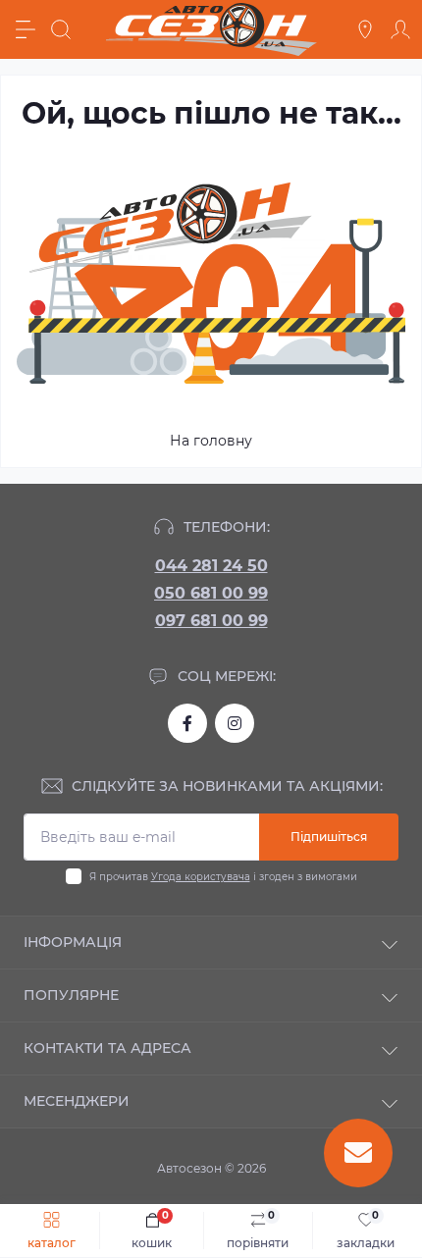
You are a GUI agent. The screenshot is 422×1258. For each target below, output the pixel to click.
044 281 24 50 (211, 565)
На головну (211, 440)
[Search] (61, 29)
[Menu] (25, 29)
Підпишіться (328, 836)
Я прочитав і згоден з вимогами (223, 876)
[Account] (400, 29)
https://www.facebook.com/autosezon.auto (187, 723)
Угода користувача (200, 876)
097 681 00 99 (211, 620)
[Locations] (365, 29)
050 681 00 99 (211, 593)
